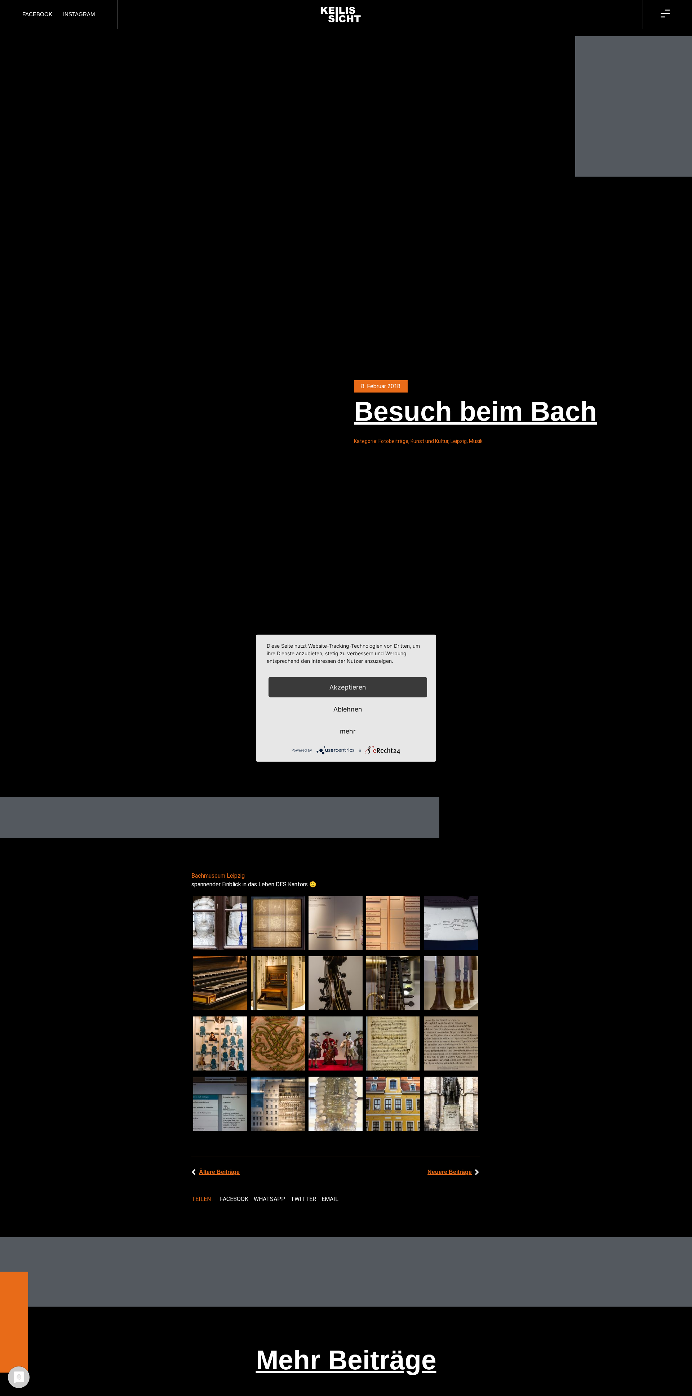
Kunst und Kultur (429, 441)
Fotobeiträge (393, 441)
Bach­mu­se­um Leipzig (218, 875)
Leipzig (459, 441)
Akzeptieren (347, 687)
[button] (234, 1199)
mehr (348, 731)
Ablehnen (347, 709)
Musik (476, 441)
